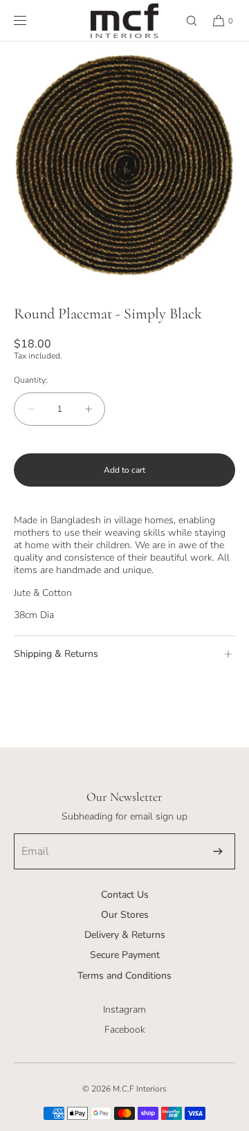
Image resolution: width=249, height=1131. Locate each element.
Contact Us (125, 894)
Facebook (124, 1029)
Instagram (124, 1009)
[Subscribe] (218, 851)
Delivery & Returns (124, 934)
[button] (185, 20)
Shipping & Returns (56, 653)
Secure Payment (125, 954)
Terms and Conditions (124, 975)
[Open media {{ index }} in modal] (124, 166)
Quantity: (31, 380)
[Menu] (31, 20)
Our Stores (125, 914)
